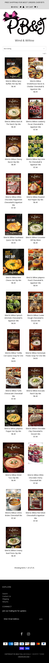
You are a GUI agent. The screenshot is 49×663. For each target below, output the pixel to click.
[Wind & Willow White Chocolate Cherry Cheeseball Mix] (35, 453)
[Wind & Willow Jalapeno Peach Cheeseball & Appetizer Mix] (35, 259)
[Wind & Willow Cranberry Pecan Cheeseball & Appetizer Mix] (35, 108)
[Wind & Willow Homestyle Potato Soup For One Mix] (35, 340)
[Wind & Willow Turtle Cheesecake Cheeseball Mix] (13, 377)
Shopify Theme (38, 654)
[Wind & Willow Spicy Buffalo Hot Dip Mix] (13, 68)
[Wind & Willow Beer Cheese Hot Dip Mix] (13, 262)
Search (5, 593)
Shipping (5, 599)
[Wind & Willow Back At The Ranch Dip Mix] (13, 108)
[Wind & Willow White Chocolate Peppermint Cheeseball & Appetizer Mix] (13, 184)
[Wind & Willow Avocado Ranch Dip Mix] (35, 377)
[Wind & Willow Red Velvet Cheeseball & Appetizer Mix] (35, 500)
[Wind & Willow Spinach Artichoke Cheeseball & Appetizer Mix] (13, 302)
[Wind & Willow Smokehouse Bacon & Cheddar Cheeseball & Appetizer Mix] (35, 68)
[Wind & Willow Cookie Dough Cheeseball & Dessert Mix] (35, 302)
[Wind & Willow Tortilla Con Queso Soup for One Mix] (13, 340)
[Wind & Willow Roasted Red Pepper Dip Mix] (35, 184)
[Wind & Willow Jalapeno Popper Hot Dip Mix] (13, 415)
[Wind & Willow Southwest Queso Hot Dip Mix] (13, 224)
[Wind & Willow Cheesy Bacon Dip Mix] (13, 146)
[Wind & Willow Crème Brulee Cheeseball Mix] (13, 500)
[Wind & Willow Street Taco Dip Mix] (13, 458)
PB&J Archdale (25, 654)
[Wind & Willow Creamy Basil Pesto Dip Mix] (13, 537)
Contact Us (6, 596)
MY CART (32, 7)
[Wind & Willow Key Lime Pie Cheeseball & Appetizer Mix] (35, 146)
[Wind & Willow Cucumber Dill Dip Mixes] (35, 224)
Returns (5, 602)
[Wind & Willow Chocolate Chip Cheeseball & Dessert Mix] (35, 415)
